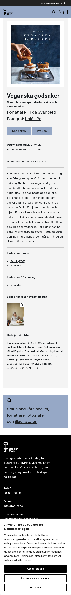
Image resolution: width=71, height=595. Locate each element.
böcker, (42, 409)
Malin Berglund (36, 161)
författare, (16, 415)
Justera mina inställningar (35, 578)
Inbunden (16, 266)
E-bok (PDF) (17, 261)
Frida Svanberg (41, 112)
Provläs (42, 131)
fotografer (35, 415)
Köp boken (19, 131)
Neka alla (35, 587)
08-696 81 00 (12, 493)
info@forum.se (13, 506)
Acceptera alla (35, 568)
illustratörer (26, 421)
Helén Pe (33, 119)
